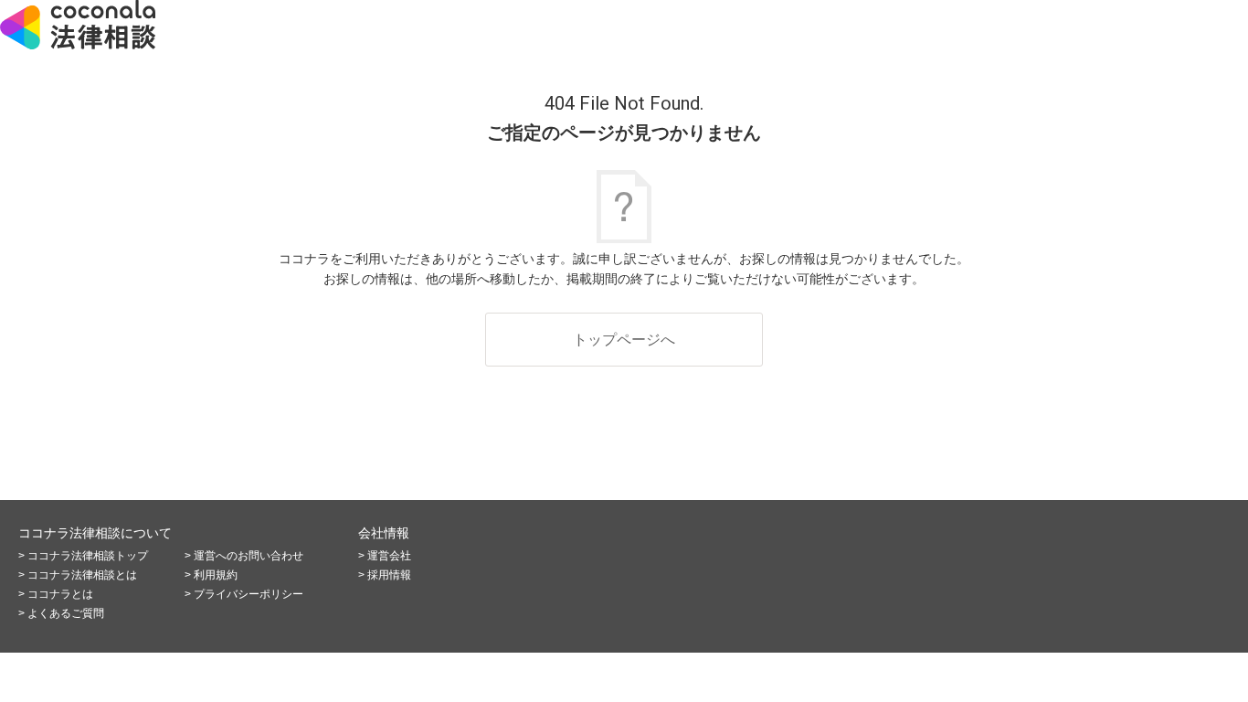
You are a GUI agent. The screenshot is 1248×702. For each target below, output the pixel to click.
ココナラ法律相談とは (82, 575)
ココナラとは (60, 594)
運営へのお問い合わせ (248, 555)
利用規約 (216, 575)
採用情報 (389, 575)
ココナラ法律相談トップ (87, 555)
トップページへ (624, 339)
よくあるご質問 (65, 613)
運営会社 (389, 555)
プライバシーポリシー (248, 594)
